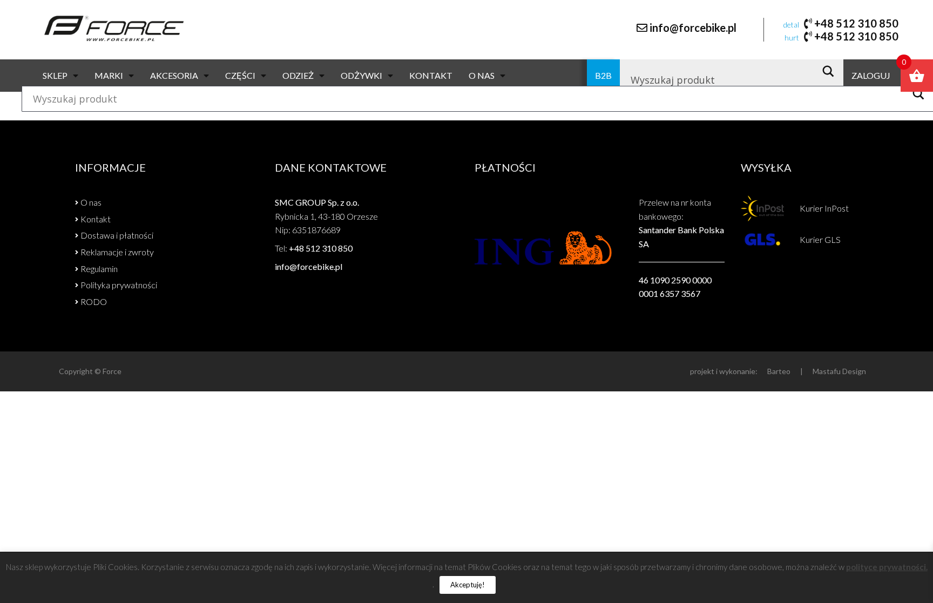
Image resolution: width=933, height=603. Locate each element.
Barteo (778, 371)
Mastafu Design (839, 371)
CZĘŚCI (240, 75)
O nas (482, 75)
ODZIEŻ (298, 75)
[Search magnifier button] (831, 71)
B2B (603, 75)
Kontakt (430, 75)
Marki (108, 75)
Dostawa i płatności (116, 235)
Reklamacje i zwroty (117, 252)
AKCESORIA (174, 75)
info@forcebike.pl (693, 27)
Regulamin (99, 268)
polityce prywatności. (887, 567)
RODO (93, 301)
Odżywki (361, 75)
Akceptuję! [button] (467, 584)
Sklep (55, 75)
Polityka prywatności (118, 285)
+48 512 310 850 (856, 23)
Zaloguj (870, 75)
